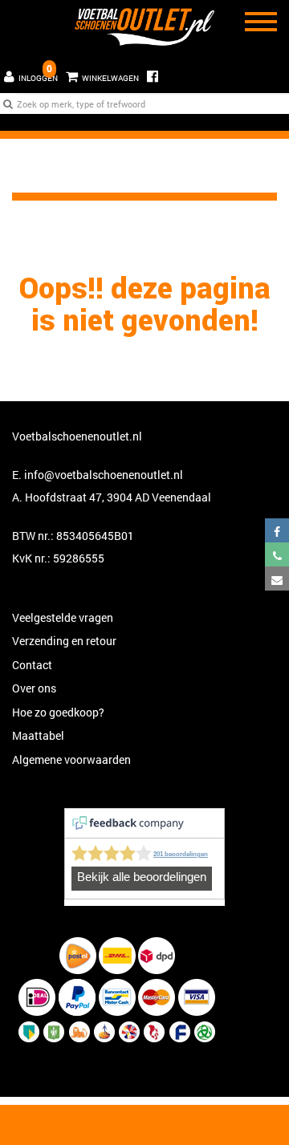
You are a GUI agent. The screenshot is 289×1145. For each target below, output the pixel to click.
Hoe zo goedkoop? (58, 712)
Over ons (34, 688)
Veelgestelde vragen (62, 617)
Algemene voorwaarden (71, 759)
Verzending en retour (64, 640)
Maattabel (38, 735)
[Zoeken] (8, 103)
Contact (32, 664)
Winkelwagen (100, 72)
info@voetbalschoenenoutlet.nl (103, 474)
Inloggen (38, 78)
